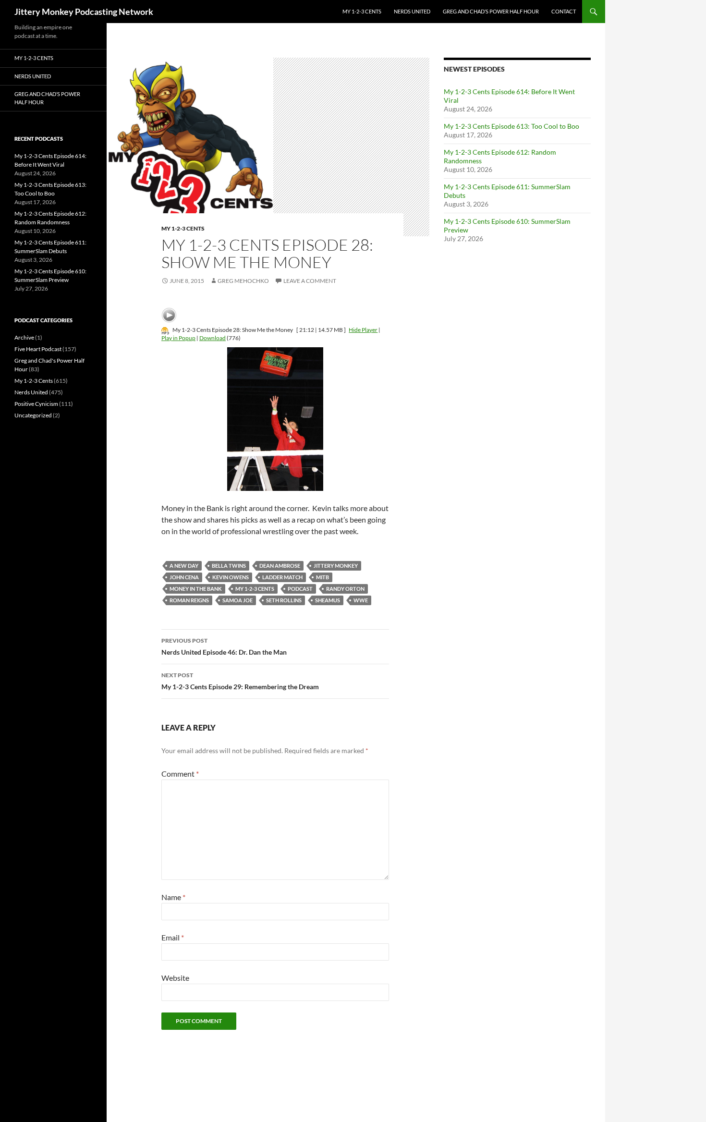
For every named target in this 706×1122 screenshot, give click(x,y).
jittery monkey (336, 565)
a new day (184, 565)
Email (172, 937)
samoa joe (237, 600)
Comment (180, 773)
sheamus (327, 600)
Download (212, 337)
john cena (184, 577)
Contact (563, 11)
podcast (300, 588)
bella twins (229, 565)
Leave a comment (309, 280)
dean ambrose (279, 565)
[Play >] (169, 315)
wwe (360, 600)
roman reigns (189, 600)
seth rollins (284, 600)
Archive (24, 337)
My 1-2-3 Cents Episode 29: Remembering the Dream (240, 681)
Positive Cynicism (36, 403)
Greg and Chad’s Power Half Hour (491, 11)
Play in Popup (178, 337)
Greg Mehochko (243, 280)
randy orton (345, 588)
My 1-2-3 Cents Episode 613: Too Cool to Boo (511, 126)
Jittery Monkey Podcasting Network (83, 11)
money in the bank (196, 588)
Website (175, 977)
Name (173, 897)
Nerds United (412, 11)
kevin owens (230, 577)
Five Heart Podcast (37, 349)
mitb (322, 577)
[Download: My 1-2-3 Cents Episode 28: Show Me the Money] (165, 329)
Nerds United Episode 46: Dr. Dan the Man (224, 646)
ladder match (282, 577)
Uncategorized (33, 415)
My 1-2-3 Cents (361, 11)
